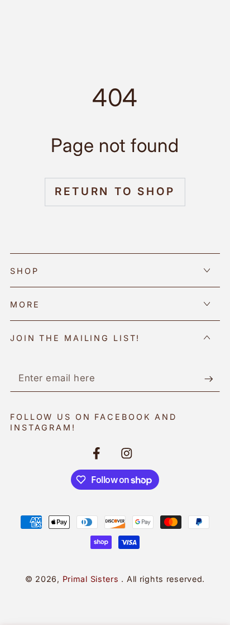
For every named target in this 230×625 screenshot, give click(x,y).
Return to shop (115, 191)
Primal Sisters (92, 579)
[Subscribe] (212, 379)
